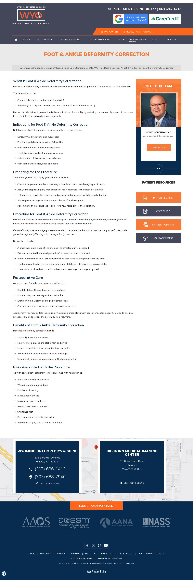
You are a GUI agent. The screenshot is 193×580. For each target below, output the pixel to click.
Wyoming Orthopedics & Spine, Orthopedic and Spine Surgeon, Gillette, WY (59, 67)
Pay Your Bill (111, 32)
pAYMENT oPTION (163, 224)
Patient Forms (163, 197)
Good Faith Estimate (81, 558)
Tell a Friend (107, 553)
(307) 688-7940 (50, 476)
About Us (27, 39)
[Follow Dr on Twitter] (93, 545)
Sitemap (75, 553)
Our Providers (44, 39)
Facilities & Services (70, 39)
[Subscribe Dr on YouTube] (106, 545)
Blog (154, 39)
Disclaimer (45, 553)
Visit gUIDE (163, 211)
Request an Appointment (139, 32)
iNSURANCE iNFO (163, 238)
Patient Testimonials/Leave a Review (132, 40)
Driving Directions (49, 483)
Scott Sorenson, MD (158, 132)
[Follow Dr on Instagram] (99, 545)
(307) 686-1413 (169, 9)
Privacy (61, 553)
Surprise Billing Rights (110, 558)
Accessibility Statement (151, 553)
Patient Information (100, 39)
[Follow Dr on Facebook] (87, 545)
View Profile (158, 147)
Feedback (90, 553)
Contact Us (170, 39)
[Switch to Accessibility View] (4, 573)
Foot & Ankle (129, 67)
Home (15, 39)
